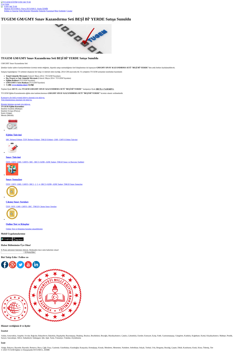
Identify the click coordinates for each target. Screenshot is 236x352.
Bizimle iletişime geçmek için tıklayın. (15, 104)
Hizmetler (35, 11)
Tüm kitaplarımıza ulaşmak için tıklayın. (16, 100)
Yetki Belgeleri (24, 11)
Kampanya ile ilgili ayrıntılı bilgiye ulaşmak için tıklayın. (23, 98)
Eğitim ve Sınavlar (11, 11)
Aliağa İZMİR (42, 9)
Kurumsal (50, 11)
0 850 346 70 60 (24, 2)
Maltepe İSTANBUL (12, 9)
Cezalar (69, 11)
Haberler (42, 11)
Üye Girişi (5, 4)
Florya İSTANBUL (28, 9)
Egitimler (62, 11)
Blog (56, 11)
